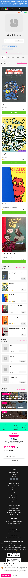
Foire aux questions (14, 529)
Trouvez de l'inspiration (14, 486)
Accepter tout (6, 575)
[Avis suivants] (26, 452)
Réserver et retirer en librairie (14, 537)
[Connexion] (25, 8)
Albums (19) (20, 57)
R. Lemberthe (5, 207)
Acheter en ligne (14, 535)
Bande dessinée (14, 488)
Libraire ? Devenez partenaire (14, 521)
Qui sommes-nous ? (14, 472)
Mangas (14, 492)
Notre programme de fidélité (14, 512)
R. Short (17, 207)
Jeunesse (14, 494)
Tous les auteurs (14, 502)
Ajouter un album (14, 514)
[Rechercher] (19, 8)
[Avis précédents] (2, 452)
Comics (14, 490)
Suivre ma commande (14, 534)
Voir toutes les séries (21, 267)
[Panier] (22, 8)
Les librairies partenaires (14, 523)
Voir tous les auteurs (22, 340)
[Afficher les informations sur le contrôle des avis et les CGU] (22, 441)
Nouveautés (14, 496)
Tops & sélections (14, 498)
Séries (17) (11, 57)
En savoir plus (18, 5)
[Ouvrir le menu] (2, 8)
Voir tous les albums (22, 63)
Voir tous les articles (22, 389)
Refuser (15, 575)
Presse (14, 474)
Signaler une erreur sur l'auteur (14, 53)
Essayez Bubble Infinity (14, 510)
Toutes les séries (14, 500)
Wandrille (4, 107)
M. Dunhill (9, 257)
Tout (3, 57)
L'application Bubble (14, 508)
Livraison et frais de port (14, 531)
